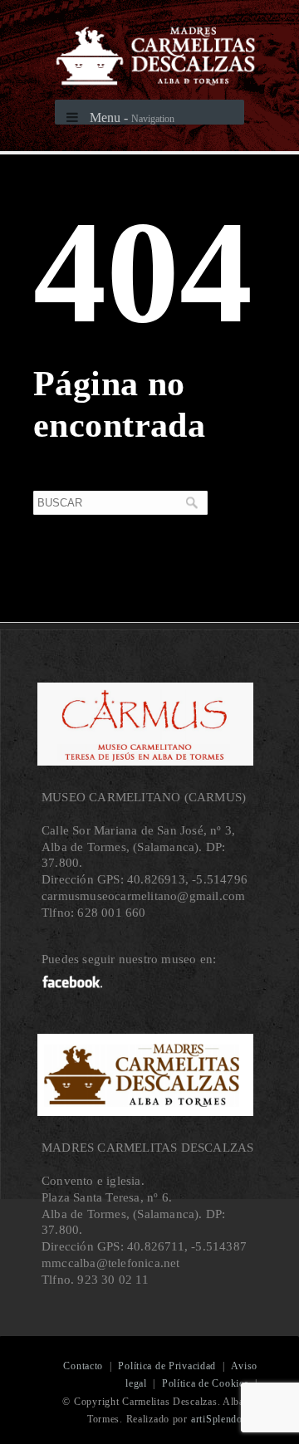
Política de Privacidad (167, 1366)
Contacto (83, 1366)
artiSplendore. (222, 1419)
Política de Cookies (205, 1383)
